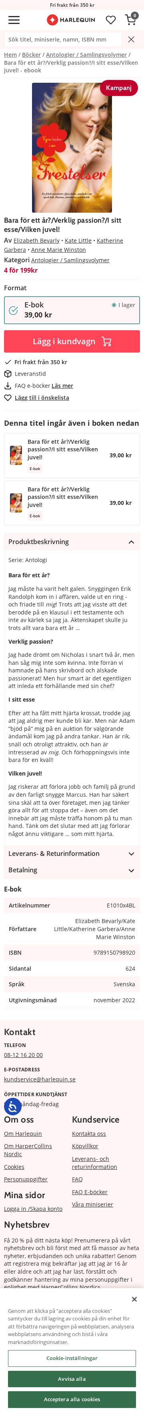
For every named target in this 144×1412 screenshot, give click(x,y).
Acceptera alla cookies (72, 1399)
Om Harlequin (23, 1133)
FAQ (77, 1179)
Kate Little (78, 240)
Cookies (14, 1167)
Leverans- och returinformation (94, 1163)
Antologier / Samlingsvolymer (70, 260)
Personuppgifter (26, 1179)
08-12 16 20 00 (23, 1055)
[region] (72, 1350)
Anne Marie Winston (58, 249)
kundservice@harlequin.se (40, 1079)
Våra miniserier (92, 1204)
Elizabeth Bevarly (37, 240)
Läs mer (62, 385)
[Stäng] (134, 1299)
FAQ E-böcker (90, 1192)
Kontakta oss (89, 1133)
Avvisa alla (72, 1378)
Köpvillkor (85, 1146)
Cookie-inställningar (72, 1358)
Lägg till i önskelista (42, 397)
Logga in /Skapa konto (33, 1209)
